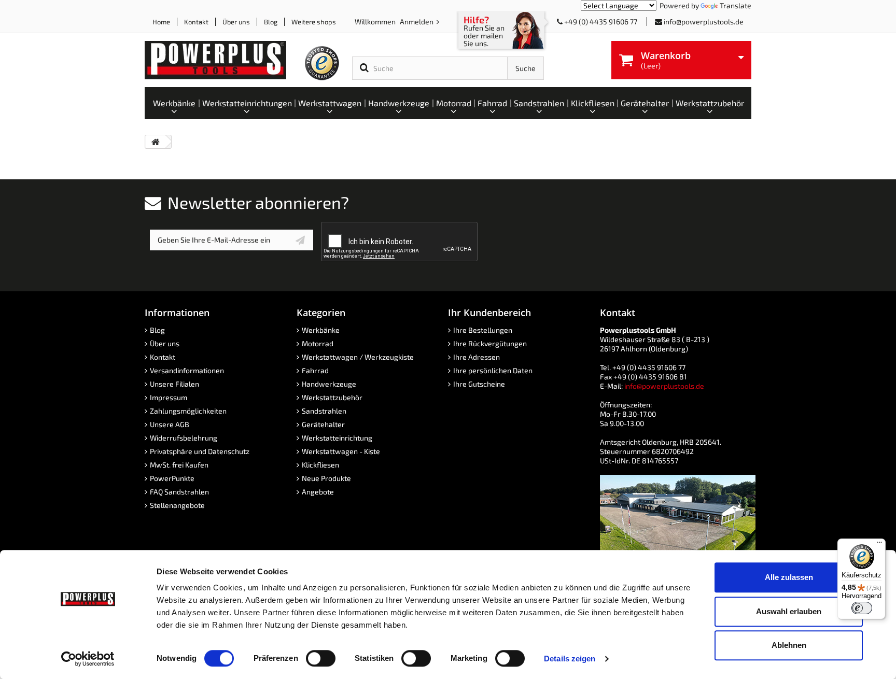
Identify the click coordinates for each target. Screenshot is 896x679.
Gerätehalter (323, 424)
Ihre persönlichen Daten (493, 370)
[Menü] (879, 545)
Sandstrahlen (324, 410)
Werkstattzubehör (332, 397)
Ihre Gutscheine (479, 383)
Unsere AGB (169, 424)
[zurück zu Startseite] (155, 141)
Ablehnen (789, 645)
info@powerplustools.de (704, 21)
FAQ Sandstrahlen (179, 491)
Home (161, 22)
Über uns (236, 22)
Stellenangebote (177, 505)
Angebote (318, 491)
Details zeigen (569, 658)
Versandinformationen (187, 370)
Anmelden (417, 21)
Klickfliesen (320, 464)
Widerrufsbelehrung (183, 437)
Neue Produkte (326, 478)
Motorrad (317, 343)
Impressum (168, 397)
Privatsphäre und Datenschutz (199, 451)
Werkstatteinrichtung (337, 437)
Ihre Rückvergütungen (490, 343)
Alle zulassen (789, 577)
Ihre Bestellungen (482, 330)
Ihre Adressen (476, 356)
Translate (735, 5)
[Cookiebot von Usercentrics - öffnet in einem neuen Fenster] (88, 659)
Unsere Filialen (174, 383)
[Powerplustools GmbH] (224, 60)
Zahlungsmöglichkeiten (188, 410)
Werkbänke (321, 330)
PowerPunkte (172, 478)
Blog (270, 22)
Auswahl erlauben (788, 611)
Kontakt (196, 22)
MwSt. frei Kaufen (179, 464)
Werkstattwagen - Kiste (341, 451)
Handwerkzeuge (329, 383)
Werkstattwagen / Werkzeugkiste (358, 356)
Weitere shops (313, 22)
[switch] (320, 658)
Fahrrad (315, 370)
